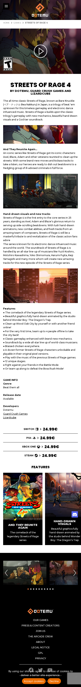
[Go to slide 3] (33, 589)
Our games (40, 620)
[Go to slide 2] (30, 589)
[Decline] (76, 677)
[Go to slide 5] (39, 589)
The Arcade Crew (40, 636)
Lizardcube (9, 417)
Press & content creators (40, 625)
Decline (54, 681)
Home (6, 23)
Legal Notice (40, 647)
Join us (40, 631)
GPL (40, 653)
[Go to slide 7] (44, 589)
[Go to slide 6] (41, 589)
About (40, 642)
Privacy (40, 658)
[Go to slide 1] (28, 589)
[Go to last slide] (6, 573)
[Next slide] (75, 573)
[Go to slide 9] (50, 589)
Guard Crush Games (15, 413)
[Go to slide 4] (36, 589)
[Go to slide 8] (47, 589)
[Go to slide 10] (52, 589)
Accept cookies (34, 681)
